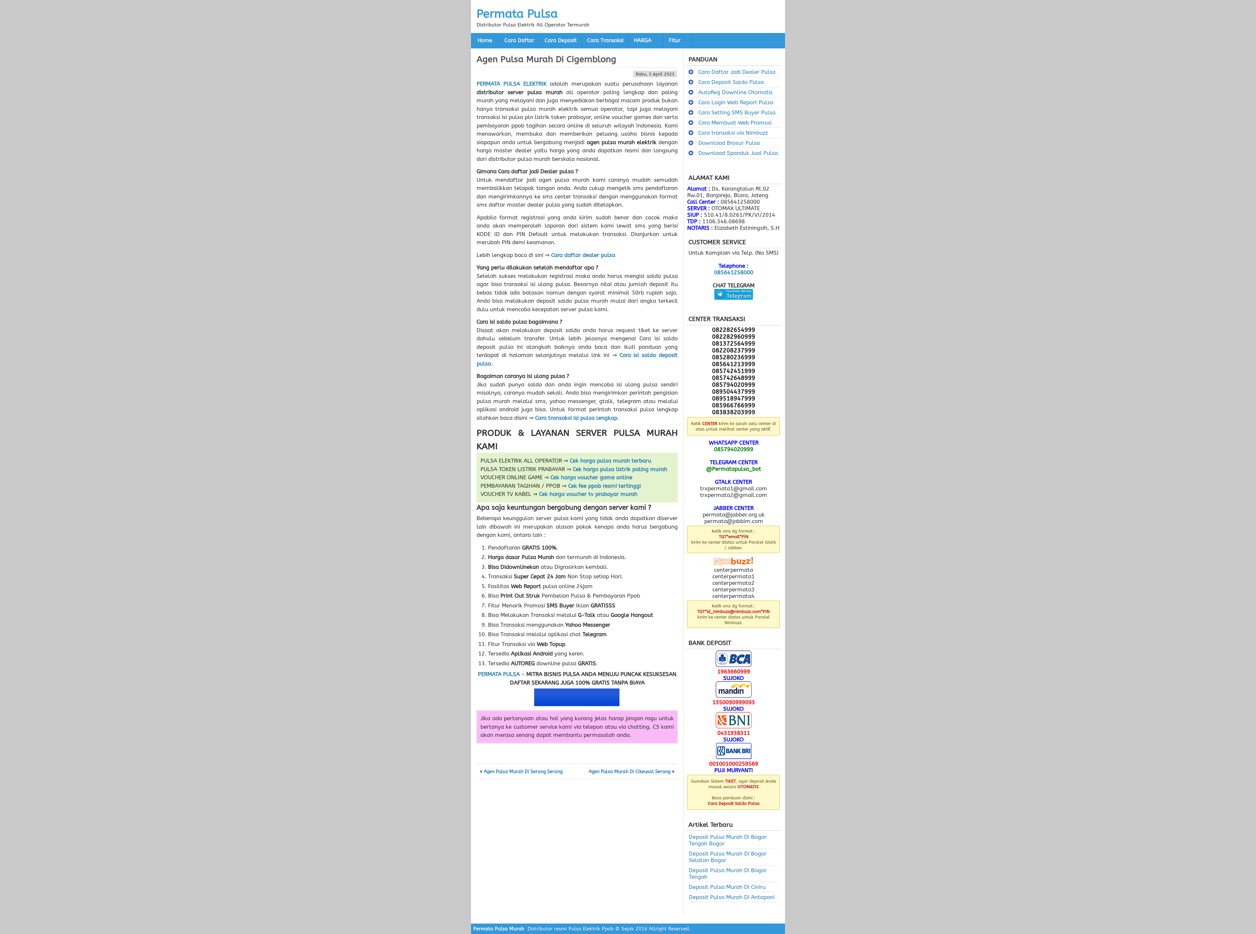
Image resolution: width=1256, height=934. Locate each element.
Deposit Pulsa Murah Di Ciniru (727, 887)
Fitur (674, 40)
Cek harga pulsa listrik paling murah (620, 469)
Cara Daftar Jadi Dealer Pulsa (737, 72)
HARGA (643, 40)
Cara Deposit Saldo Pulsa (731, 82)
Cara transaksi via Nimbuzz (733, 132)
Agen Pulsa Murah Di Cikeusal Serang (630, 771)
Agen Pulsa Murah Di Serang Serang (523, 771)
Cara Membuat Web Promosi (735, 122)
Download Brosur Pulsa (729, 143)
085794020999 (733, 449)
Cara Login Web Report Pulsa (735, 102)
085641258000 (733, 272)
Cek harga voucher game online (591, 477)
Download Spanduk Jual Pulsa (738, 153)
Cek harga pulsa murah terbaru (610, 460)
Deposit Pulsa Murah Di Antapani (732, 897)
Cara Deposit (561, 40)
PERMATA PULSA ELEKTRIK (512, 83)
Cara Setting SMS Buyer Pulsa (737, 112)
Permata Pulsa (517, 14)
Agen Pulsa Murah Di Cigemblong (546, 59)
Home (485, 40)
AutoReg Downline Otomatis (735, 92)
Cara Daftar (519, 40)
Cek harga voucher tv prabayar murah (588, 494)
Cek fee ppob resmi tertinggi (604, 486)
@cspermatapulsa (733, 304)
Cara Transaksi (605, 40)
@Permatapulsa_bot (733, 469)
